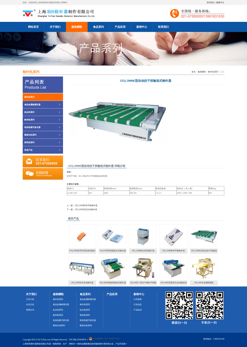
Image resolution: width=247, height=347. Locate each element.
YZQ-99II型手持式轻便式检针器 (82, 251)
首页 (194, 72)
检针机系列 (213, 72)
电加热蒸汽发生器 (32, 127)
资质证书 (30, 310)
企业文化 (30, 304)
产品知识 (138, 310)
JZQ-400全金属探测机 (204, 282)
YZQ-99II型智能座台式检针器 (112, 250)
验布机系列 (29, 120)
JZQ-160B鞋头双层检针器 (143, 250)
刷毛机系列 (29, 142)
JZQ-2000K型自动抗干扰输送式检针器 (204, 251)
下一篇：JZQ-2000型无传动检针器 (82, 209)
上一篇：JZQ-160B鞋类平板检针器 (82, 205)
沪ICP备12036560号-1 (78, 339)
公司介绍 (30, 299)
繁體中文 (220, 2)
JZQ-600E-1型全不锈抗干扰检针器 (143, 283)
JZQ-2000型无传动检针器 (82, 282)
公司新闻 (138, 299)
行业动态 (138, 304)
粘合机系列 (29, 112)
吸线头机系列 (30, 135)
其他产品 (28, 150)
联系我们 (211, 2)
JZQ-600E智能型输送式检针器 (112, 282)
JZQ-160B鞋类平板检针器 (173, 250)
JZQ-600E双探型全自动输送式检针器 (173, 283)
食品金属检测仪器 (32, 104)
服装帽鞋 (202, 72)
